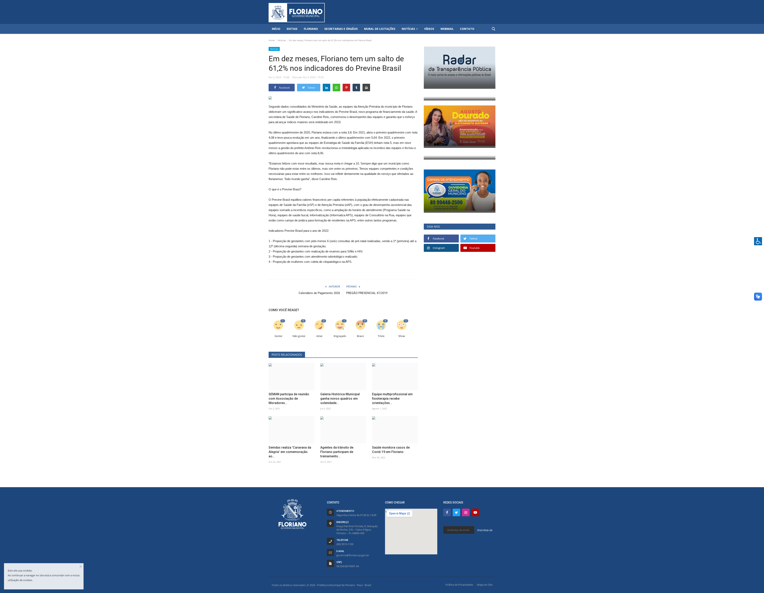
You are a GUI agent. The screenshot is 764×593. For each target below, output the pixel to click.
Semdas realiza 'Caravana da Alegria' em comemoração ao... (290, 452)
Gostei (278, 336)
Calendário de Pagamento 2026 (319, 293)
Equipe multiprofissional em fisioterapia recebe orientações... (392, 398)
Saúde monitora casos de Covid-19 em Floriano (391, 450)
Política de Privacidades (459, 584)
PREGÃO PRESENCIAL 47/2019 (366, 293)
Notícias (282, 40)
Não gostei (298, 336)
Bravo (360, 336)
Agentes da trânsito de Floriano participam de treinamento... (336, 452)
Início (276, 29)
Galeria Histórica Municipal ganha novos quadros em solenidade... (340, 398)
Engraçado (340, 336)
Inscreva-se (484, 530)
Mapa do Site (484, 584)
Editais (292, 29)
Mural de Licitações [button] (379, 29)
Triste (381, 336)
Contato (467, 29)
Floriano (311, 29)
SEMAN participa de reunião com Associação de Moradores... (289, 398)
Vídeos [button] (429, 29)
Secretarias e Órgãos (341, 29)
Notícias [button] (409, 29)
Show (401, 336)
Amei (319, 336)
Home (272, 40)
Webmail (447, 29)
